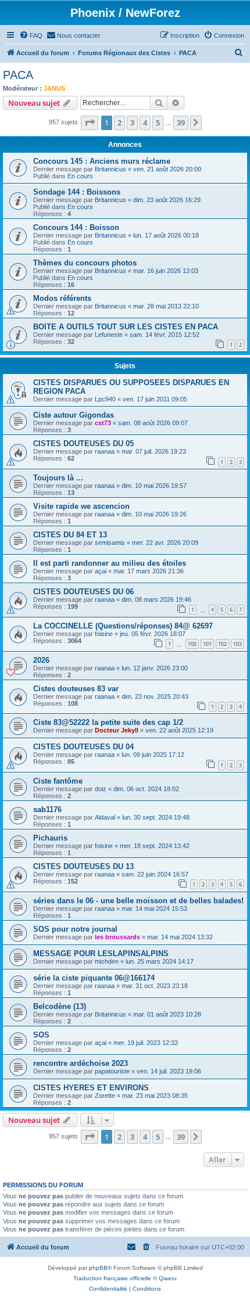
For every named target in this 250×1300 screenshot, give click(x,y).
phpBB (98, 1268)
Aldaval (105, 817)
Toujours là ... (58, 477)
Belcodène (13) (59, 1006)
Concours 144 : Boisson (76, 227)
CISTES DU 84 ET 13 (70, 534)
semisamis (110, 542)
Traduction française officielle (112, 1278)
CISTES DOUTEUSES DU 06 (83, 591)
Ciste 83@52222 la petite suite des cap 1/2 (108, 722)
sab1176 (47, 809)
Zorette (105, 1095)
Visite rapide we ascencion (81, 506)
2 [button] (119, 122)
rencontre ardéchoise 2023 (80, 1063)
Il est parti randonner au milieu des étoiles (109, 563)
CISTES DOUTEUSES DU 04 (83, 746)
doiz (100, 788)
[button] (89, 123)
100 (192, 644)
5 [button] (158, 122)
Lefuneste (109, 334)
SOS (41, 1034)
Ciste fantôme (58, 781)
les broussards (117, 936)
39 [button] (181, 122)
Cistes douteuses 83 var (76, 688)
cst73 (103, 422)
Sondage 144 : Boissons (76, 192)
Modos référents (62, 298)
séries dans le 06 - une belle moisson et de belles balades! (138, 900)
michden (107, 961)
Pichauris (50, 838)
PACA (18, 75)
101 (207, 644)
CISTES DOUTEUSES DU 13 (83, 866)
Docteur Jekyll (116, 730)
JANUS (54, 88)
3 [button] (132, 122)
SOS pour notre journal (75, 929)
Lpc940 (105, 399)
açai (100, 571)
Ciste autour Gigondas (73, 415)
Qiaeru (168, 1278)
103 (237, 644)
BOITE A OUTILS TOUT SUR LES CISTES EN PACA (125, 326)
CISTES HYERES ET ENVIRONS (91, 1087)
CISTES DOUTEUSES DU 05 (83, 443)
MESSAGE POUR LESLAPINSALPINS (101, 953)
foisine (104, 633)
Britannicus (110, 169)
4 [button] (145, 122)
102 (222, 644)
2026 (41, 660)
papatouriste (112, 1071)
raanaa (105, 451)
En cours (80, 176)
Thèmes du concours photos (85, 262)
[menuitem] (30, 35)
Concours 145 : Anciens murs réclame (101, 161)
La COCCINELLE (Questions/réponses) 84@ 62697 (123, 626)
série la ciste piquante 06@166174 (94, 978)
